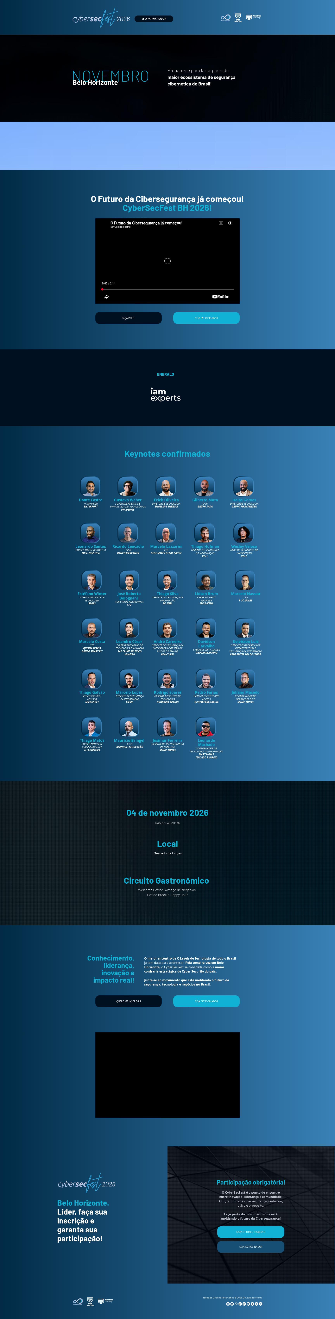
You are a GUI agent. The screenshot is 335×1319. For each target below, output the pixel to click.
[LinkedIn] (240, 1304)
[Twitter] (256, 1304)
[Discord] (232, 1304)
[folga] (228, 1304)
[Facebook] (252, 1304)
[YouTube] (248, 1304)
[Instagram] (244, 1304)
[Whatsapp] (236, 1304)
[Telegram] (260, 1304)
